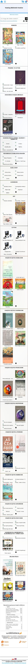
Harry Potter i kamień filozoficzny (11, 611)
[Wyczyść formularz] (24, 21)
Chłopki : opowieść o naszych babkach (12, 616)
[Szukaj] (26, 18)
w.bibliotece (6, 637)
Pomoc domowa (8, 626)
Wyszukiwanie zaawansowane (6, 20)
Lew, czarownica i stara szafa (10, 608)
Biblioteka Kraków (14, 14)
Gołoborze (7, 628)
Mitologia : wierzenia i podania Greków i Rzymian (13, 609)
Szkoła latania (8, 618)
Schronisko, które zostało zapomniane (12, 620)
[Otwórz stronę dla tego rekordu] (8, 36)
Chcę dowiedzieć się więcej (8, 662)
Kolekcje (15, 20)
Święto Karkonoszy (9, 627)
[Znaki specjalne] (26, 21)
